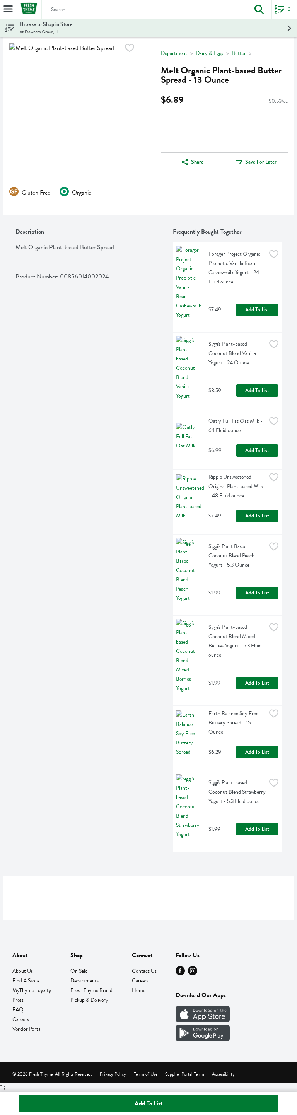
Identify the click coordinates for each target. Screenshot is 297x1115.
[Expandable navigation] (8, 9)
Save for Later (261, 162)
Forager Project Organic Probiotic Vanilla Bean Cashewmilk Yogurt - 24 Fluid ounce (234, 268)
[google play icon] (203, 1039)
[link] (256, 162)
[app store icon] (203, 1020)
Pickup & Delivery (89, 1000)
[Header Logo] (27, 9)
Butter (239, 53)
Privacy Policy (113, 1074)
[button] (259, 9)
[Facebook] (180, 973)
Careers (20, 1019)
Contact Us (144, 971)
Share (197, 162)
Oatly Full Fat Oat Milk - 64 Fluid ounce (236, 425)
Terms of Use (145, 1074)
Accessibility (223, 1074)
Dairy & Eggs (209, 53)
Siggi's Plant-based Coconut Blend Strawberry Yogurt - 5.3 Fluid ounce (237, 792)
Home (138, 990)
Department (174, 53)
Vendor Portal (27, 1029)
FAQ (18, 1010)
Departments (84, 981)
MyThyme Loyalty (31, 990)
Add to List (257, 310)
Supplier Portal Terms (184, 1074)
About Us (22, 971)
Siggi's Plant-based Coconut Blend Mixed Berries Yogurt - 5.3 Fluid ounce (235, 641)
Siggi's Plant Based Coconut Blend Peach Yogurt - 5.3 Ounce (232, 555)
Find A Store (25, 981)
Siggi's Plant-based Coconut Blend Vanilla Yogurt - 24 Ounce (232, 353)
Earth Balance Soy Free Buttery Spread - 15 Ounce (233, 722)
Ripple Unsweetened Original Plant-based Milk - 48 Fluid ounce (236, 486)
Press (18, 1000)
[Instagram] (192, 973)
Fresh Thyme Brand (91, 990)
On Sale (78, 971)
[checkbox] (129, 49)
